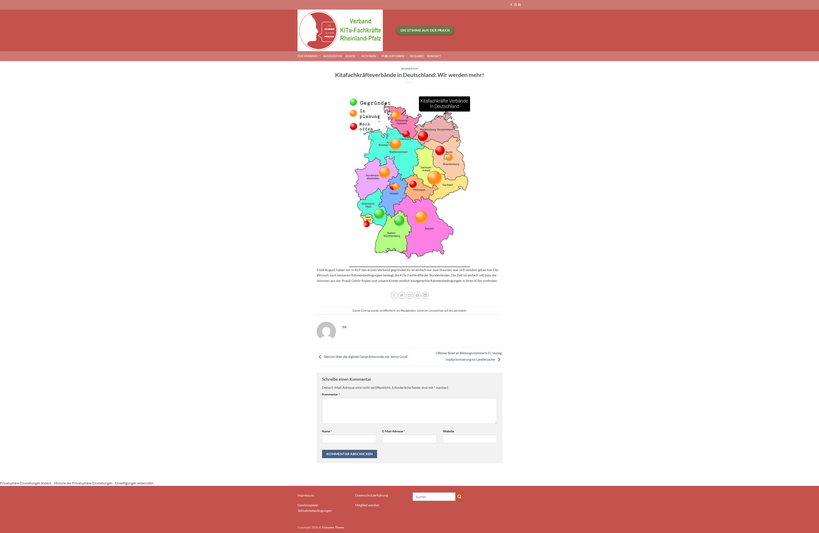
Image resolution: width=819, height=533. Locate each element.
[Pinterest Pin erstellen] (417, 295)
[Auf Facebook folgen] (511, 4)
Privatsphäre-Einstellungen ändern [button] (25, 483)
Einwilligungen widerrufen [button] (134, 483)
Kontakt (434, 56)
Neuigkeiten (332, 56)
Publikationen (393, 56)
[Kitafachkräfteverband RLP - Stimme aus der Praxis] (344, 30)
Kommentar (331, 394)
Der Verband (308, 56)
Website (448, 431)
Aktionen (368, 56)
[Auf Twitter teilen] (401, 295)
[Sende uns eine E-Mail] (519, 4)
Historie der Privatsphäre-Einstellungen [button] (83, 483)
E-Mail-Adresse (393, 431)
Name (327, 431)
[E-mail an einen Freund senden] (409, 295)
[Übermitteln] (459, 496)
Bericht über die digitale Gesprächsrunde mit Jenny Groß (365, 356)
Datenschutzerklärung (371, 495)
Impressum (306, 495)
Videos (350, 56)
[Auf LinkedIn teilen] (425, 295)
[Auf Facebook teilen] (394, 295)
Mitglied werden (367, 505)
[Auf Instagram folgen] (515, 4)
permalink (460, 310)
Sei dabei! (417, 56)
